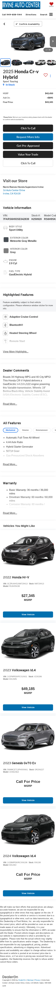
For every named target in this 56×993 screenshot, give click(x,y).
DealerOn (22, 980)
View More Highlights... (15, 351)
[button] (12, 15)
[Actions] (50, 76)
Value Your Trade (28, 154)
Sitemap (30, 980)
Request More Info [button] (28, 137)
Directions (31, 14)
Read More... (10, 404)
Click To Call (28, 128)
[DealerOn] (10, 977)
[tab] (10, 430)
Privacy (37, 980)
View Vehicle (28, 614)
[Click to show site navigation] (51, 15)
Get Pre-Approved (28, 145)
